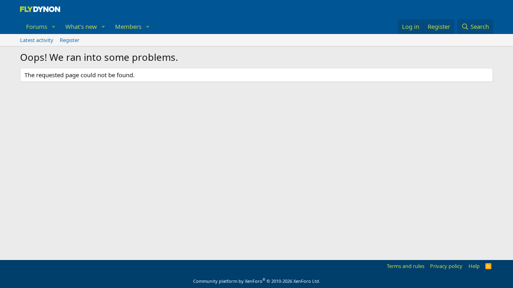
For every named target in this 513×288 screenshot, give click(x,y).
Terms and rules (405, 266)
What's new (81, 26)
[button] (53, 26)
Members (128, 26)
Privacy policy (446, 266)
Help (474, 266)
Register (69, 40)
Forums (36, 26)
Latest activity (36, 40)
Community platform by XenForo (256, 281)
